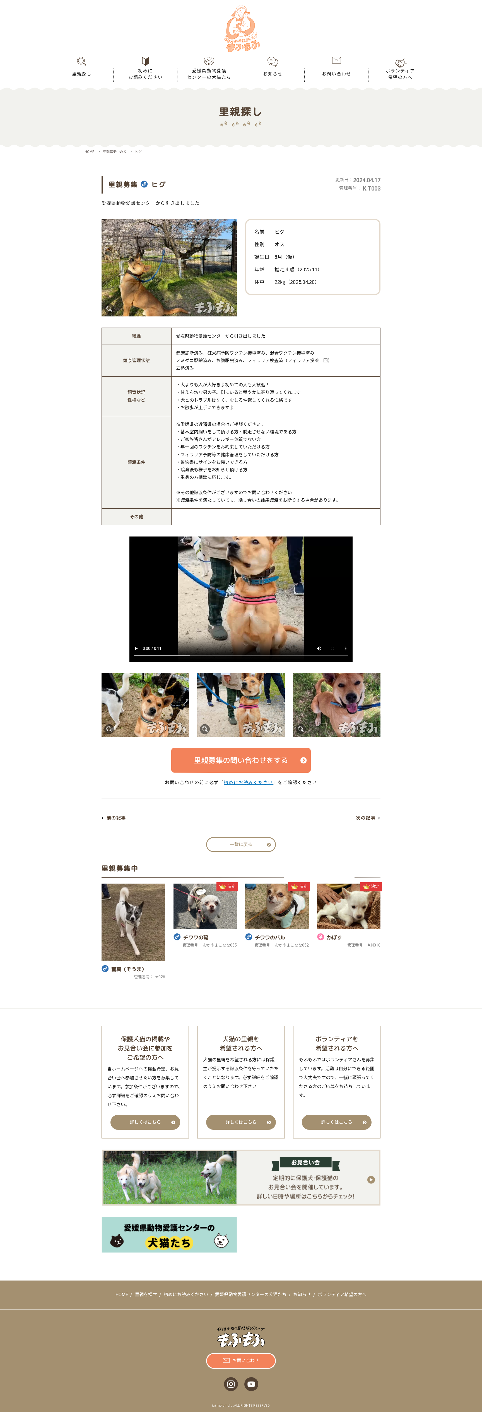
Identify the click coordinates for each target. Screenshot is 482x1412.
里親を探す (146, 1294)
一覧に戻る (241, 844)
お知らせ (302, 1294)
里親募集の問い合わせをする (241, 760)
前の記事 (116, 818)
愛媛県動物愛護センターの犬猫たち (250, 1294)
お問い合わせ (245, 1360)
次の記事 (365, 818)
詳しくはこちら (145, 1122)
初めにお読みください (248, 782)
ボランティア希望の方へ (342, 1294)
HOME (121, 1294)
